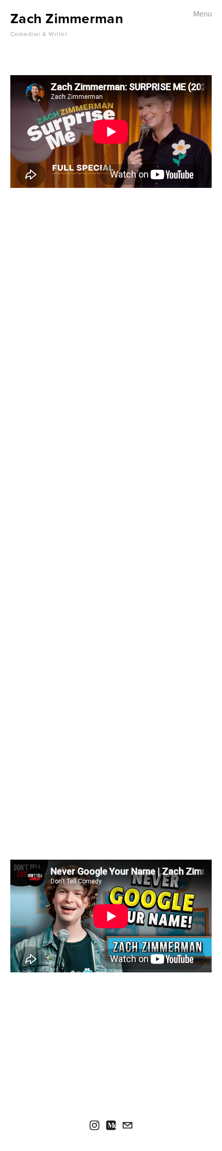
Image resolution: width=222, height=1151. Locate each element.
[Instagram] (94, 1125)
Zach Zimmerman (66, 18)
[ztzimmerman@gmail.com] (127, 1125)
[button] (111, 785)
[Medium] (111, 1125)
